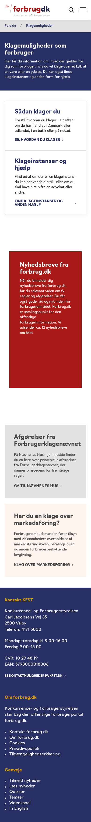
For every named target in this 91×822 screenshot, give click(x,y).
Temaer (16, 797)
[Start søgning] (71, 10)
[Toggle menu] (83, 10)
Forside (10, 26)
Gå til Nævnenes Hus (36, 486)
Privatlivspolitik (24, 749)
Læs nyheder (22, 786)
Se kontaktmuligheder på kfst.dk (33, 675)
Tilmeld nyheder (25, 781)
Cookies (17, 743)
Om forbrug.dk (24, 738)
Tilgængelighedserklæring (34, 754)
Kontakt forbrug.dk (28, 732)
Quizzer (17, 792)
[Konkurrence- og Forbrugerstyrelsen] (27, 9)
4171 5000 (31, 630)
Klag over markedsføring (42, 565)
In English (18, 809)
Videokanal (19, 803)
